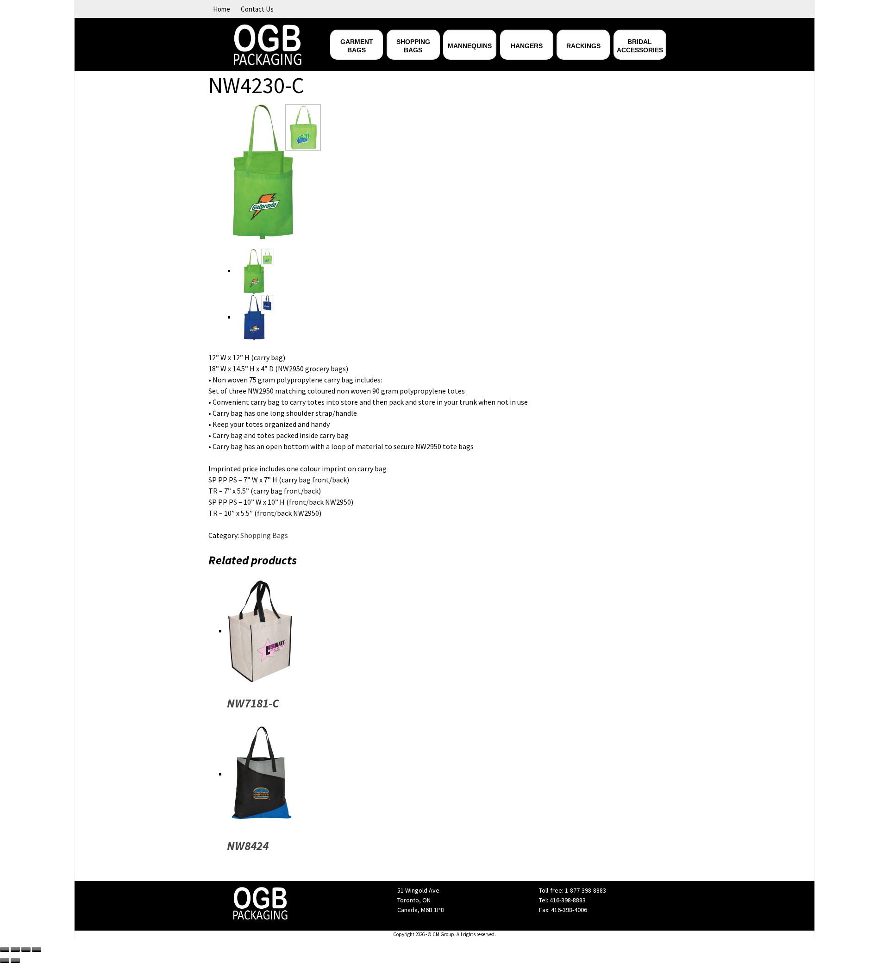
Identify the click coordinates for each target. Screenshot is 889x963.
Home (221, 9)
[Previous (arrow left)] (4, 960)
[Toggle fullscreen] (26, 949)
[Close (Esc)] (4, 949)
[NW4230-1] (277, 170)
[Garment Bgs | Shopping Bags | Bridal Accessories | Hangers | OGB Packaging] (267, 43)
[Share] (15, 949)
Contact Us (257, 9)
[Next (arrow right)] (15, 960)
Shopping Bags (264, 535)
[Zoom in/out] (36, 949)
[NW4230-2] (259, 316)
